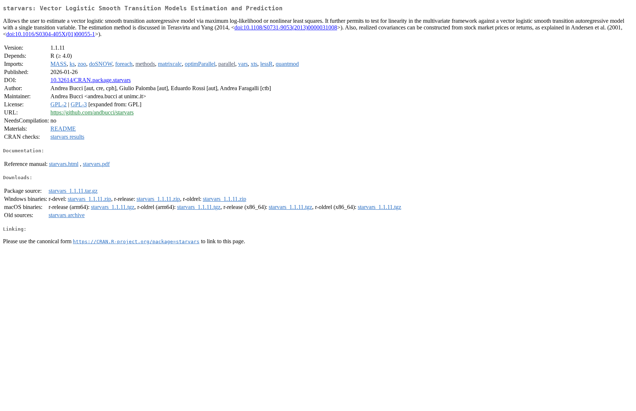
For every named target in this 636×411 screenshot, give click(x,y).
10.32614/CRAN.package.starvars (90, 80)
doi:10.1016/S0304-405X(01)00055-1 (50, 34)
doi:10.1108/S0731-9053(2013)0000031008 (285, 27)
